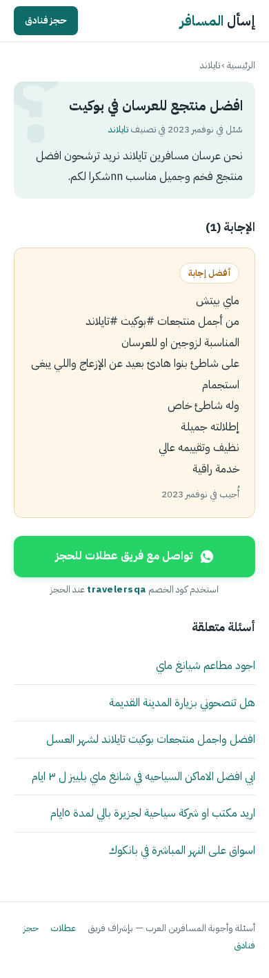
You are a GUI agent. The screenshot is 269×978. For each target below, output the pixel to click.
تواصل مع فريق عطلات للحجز (123, 556)
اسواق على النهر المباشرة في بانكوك (182, 850)
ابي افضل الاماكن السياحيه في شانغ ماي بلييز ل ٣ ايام (143, 776)
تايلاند (210, 65)
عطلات (63, 928)
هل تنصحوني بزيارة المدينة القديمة (182, 702)
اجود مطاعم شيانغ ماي (205, 665)
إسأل (217, 20)
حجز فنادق (46, 20)
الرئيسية (241, 65)
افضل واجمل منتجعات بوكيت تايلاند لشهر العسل (150, 739)
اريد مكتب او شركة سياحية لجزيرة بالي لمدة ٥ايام (152, 812)
